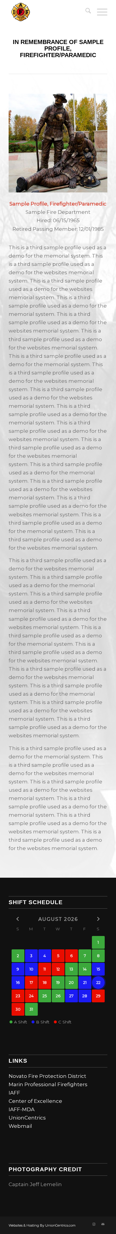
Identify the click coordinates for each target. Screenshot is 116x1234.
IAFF (14, 1093)
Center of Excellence (35, 1101)
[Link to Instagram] (94, 1224)
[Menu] (99, 12)
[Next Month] (98, 918)
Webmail (20, 1126)
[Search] (85, 12)
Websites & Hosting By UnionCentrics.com (42, 1225)
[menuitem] (85, 12)
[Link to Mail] (102, 1224)
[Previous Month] (18, 918)
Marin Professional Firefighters (48, 1084)
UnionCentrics (27, 1118)
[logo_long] (48, 12)
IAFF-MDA (22, 1109)
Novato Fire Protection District (47, 1076)
